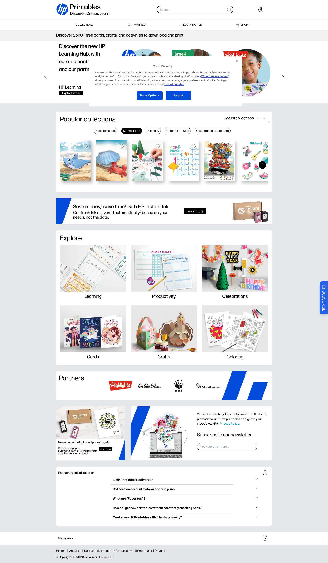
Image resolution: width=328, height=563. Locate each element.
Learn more (195, 211)
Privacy (160, 550)
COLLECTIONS (84, 24)
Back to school (106, 131)
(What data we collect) (214, 76)
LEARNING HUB (192, 24)
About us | (76, 550)
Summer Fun (131, 131)
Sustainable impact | (99, 550)
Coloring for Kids (177, 131)
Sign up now (105, 449)
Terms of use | (145, 550)
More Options (149, 95)
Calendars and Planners (212, 131)
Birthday (153, 131)
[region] (165, 81)
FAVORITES (138, 24)
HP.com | (62, 550)
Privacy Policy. (230, 423)
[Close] (236, 61)
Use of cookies (174, 84)
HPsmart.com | (124, 550)
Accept (178, 95)
